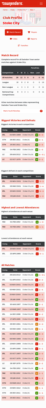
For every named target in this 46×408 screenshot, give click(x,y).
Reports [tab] (34, 39)
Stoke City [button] (21, 10)
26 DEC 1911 (15, 140)
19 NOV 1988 (15, 344)
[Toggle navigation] (41, 3)
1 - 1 (41, 227)
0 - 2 (41, 280)
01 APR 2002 (15, 280)
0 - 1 (42, 254)
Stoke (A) (26, 140)
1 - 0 (41, 150)
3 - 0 (41, 145)
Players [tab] (34, 32)
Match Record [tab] (15, 32)
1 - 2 (41, 344)
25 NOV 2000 (15, 191)
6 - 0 (41, 135)
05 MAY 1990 (15, 329)
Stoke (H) (26, 145)
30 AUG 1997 (15, 304)
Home (5, 10)
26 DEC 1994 (15, 324)
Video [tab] (15, 39)
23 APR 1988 (15, 254)
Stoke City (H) (28, 135)
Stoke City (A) (28, 149)
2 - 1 (41, 159)
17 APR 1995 (15, 319)
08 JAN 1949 (15, 196)
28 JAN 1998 (15, 299)
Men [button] (31, 10)
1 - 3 (41, 196)
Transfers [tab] (24, 46)
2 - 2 (41, 363)
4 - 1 (41, 140)
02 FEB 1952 (15, 227)
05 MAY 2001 (15, 186)
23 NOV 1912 (15, 388)
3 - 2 (41, 383)
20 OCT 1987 (15, 353)
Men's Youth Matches (22, 111)
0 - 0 (41, 324)
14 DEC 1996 (15, 314)
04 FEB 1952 (15, 149)
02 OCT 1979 (15, 159)
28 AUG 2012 (15, 154)
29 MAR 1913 (15, 383)
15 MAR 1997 (15, 309)
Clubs (12, 10)
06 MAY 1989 (15, 339)
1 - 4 (42, 186)
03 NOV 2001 (15, 181)
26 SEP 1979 (15, 363)
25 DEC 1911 (15, 145)
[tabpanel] (23, 228)
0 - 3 (42, 181)
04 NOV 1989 (15, 135)
